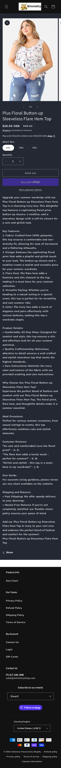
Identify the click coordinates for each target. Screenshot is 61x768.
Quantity (7, 155)
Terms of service (31, 756)
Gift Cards (12, 656)
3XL (36, 148)
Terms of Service (15, 622)
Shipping (7, 130)
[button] (6, 6)
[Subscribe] (49, 696)
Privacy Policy (14, 600)
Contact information (32, 761)
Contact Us (12, 642)
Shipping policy (49, 756)
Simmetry (16, 752)
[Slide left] (23, 107)
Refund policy (50, 752)
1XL (10, 148)
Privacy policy (13, 756)
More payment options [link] (30, 190)
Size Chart (12, 580)
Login (9, 649)
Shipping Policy (15, 615)
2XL (23, 148)
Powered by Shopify (31, 752)
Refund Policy (14, 608)
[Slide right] (37, 107)
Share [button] (9, 552)
